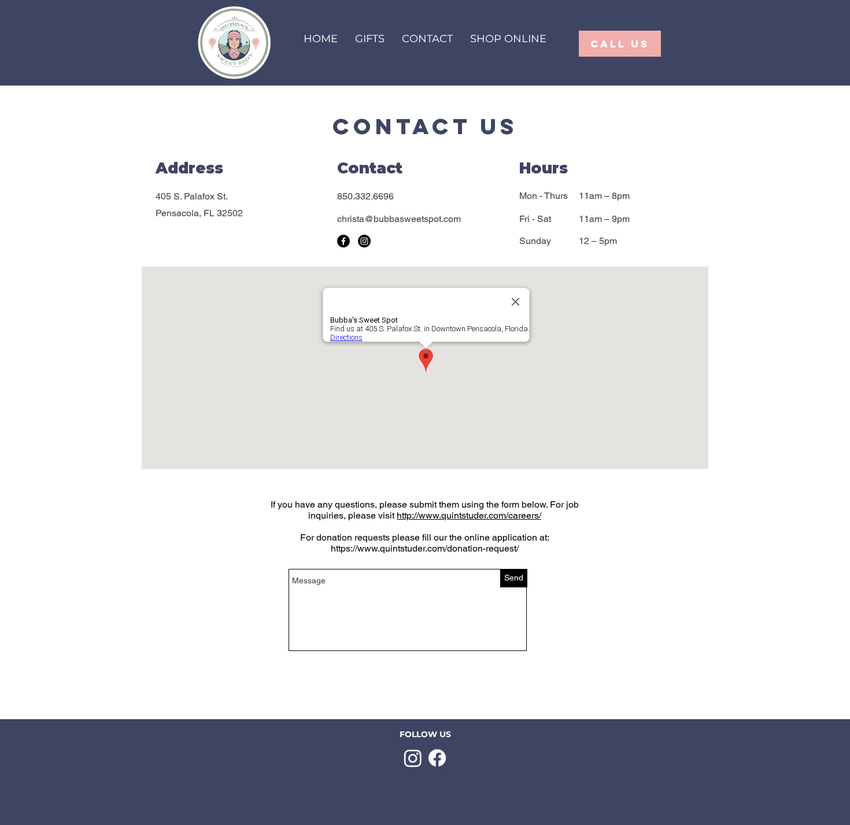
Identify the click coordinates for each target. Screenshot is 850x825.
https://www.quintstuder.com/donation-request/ (425, 548)
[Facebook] (343, 241)
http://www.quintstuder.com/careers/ (469, 515)
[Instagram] (364, 241)
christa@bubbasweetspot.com (399, 218)
